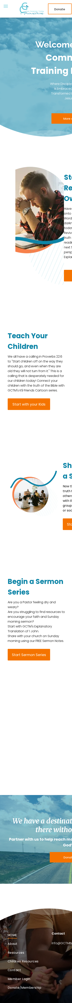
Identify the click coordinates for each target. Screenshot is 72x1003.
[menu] (6, 6)
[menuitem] (30, 935)
